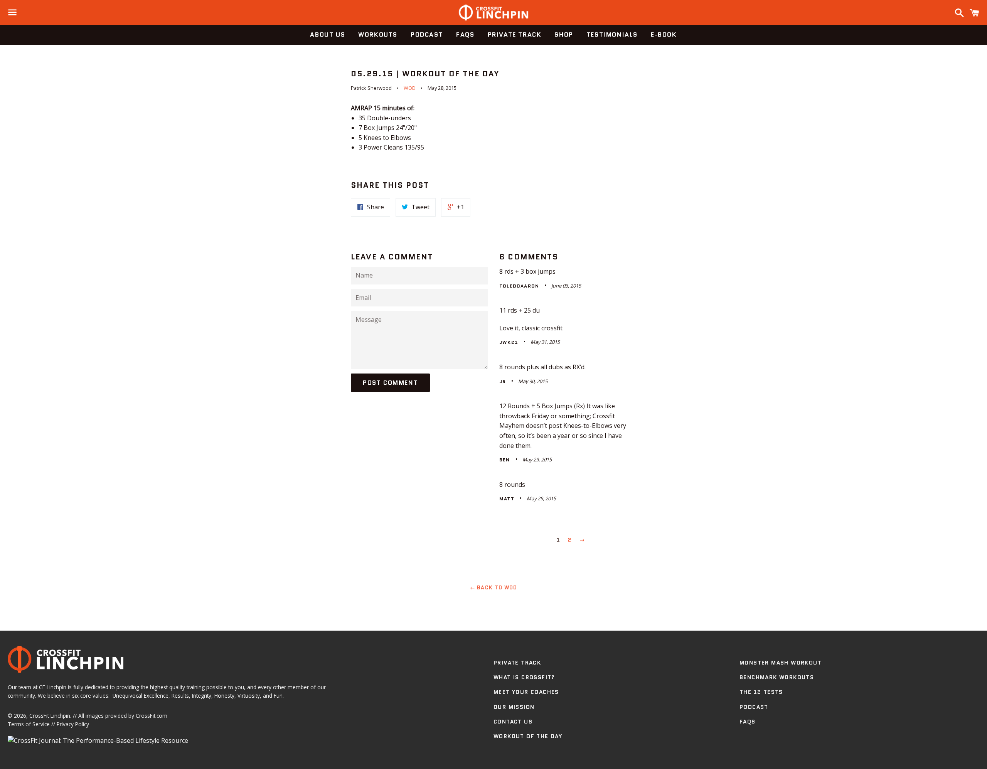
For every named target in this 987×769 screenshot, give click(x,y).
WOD (410, 87)
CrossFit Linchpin (49, 715)
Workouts (377, 34)
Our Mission (514, 707)
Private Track (515, 34)
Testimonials (612, 34)
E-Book (664, 34)
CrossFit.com (151, 715)
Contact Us (513, 721)
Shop (563, 34)
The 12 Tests (761, 692)
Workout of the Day (528, 736)
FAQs (465, 34)
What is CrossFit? (524, 677)
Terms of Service (29, 724)
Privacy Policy (73, 724)
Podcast (427, 34)
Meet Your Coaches (526, 692)
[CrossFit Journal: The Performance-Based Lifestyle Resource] (98, 740)
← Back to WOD (493, 587)
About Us (327, 34)
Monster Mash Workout (780, 662)
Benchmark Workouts (776, 677)
